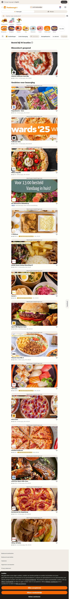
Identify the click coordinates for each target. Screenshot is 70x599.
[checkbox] (4, 29)
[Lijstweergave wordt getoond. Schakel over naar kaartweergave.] (67, 16)
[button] (9, 7)
